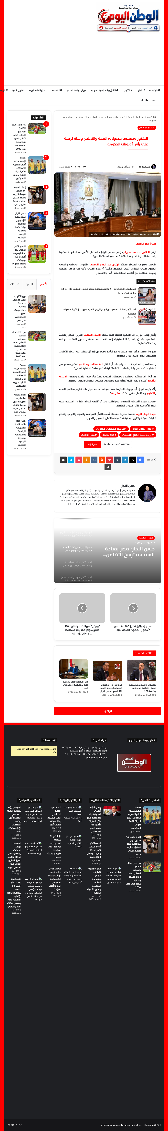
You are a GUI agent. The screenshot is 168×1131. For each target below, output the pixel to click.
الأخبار (128, 90)
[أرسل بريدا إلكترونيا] (140, 166)
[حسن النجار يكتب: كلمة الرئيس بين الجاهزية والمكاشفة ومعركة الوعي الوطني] (37, 221)
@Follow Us (49, 740)
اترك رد (108, 711)
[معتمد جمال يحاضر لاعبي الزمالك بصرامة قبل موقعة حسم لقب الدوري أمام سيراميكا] (72, 876)
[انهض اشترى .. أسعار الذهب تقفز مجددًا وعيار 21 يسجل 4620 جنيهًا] (112, 847)
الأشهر (44, 284)
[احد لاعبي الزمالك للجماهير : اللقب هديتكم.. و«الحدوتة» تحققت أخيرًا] (72, 815)
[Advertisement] (84, 61)
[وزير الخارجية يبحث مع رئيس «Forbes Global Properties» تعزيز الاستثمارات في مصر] (37, 304)
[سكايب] (71, 460)
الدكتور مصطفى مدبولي (137, 252)
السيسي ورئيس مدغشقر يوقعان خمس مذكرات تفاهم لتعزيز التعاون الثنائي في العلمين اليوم (14, 855)
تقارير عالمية (18, 90)
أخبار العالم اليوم (37, 90)
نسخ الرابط (92, 444)
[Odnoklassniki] (86, 460)
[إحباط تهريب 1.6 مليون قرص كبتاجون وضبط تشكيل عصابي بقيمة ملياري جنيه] (37, 195)
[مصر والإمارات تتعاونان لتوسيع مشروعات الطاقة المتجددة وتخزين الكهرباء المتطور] (112, 990)
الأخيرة (29, 284)
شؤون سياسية (146, 538)
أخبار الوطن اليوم (137, 117)
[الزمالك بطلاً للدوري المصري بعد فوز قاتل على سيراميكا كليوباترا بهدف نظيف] (72, 844)
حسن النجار (145, 166)
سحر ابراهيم (88, 435)
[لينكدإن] (125, 460)
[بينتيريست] (109, 460)
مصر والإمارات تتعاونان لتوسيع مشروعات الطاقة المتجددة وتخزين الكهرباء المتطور (94, 881)
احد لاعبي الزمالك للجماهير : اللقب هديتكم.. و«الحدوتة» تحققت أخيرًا (54, 816)
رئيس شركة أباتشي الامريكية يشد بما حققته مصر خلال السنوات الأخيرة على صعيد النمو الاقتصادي (94, 819)
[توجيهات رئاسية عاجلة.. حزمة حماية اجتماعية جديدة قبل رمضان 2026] (141, 670)
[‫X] (132, 460)
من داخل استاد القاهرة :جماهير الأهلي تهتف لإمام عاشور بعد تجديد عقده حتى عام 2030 (19, 137)
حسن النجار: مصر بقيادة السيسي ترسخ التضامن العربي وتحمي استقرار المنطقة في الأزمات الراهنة (130, 552)
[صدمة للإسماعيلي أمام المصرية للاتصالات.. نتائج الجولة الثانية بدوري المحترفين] (37, 165)
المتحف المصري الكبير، (91, 364)
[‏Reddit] (102, 460)
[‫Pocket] (78, 460)
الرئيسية (153, 90)
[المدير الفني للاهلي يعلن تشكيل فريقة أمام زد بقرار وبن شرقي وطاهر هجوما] (37, 254)
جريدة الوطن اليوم (146, 414)
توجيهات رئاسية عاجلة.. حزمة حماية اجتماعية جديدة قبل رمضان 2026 (142, 688)
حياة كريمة (117, 393)
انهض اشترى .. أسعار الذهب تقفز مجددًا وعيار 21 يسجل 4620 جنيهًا (94, 850)
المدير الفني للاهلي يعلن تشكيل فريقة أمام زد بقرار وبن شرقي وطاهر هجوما (19, 255)
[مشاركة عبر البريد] (63, 460)
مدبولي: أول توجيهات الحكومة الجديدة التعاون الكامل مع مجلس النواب (110, 688)
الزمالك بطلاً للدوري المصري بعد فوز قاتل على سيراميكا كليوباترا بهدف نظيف (54, 846)
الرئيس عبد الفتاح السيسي (105, 265)
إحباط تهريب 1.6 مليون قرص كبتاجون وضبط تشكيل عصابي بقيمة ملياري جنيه (19, 195)
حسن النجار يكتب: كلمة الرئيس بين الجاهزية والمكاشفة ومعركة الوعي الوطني (20, 225)
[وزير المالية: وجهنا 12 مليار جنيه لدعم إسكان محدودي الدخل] (73, 669)
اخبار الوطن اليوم (142, 429)
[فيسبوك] (140, 460)
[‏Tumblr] (117, 460)
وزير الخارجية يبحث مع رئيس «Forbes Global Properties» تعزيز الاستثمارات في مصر (19, 308)
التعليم (56, 90)
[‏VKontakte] (94, 460)
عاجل (140, 90)
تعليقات (14, 284)
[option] (107, 550)
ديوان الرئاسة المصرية (76, 90)
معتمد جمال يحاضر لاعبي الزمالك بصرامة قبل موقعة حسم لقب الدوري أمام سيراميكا (54, 879)
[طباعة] (108, 467)
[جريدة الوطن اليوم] (128, 18)
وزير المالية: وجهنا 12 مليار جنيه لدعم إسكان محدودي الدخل (75, 685)
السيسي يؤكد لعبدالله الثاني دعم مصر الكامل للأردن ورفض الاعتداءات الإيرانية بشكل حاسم (14, 819)
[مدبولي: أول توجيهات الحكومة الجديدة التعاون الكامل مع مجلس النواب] (107, 670)
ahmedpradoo (107, 1125)
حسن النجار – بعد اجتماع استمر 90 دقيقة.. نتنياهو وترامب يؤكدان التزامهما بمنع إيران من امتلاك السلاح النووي (14, 892)
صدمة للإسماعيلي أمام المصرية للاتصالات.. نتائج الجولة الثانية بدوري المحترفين (19, 168)
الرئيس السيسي (93, 335)
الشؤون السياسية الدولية (103, 90)
